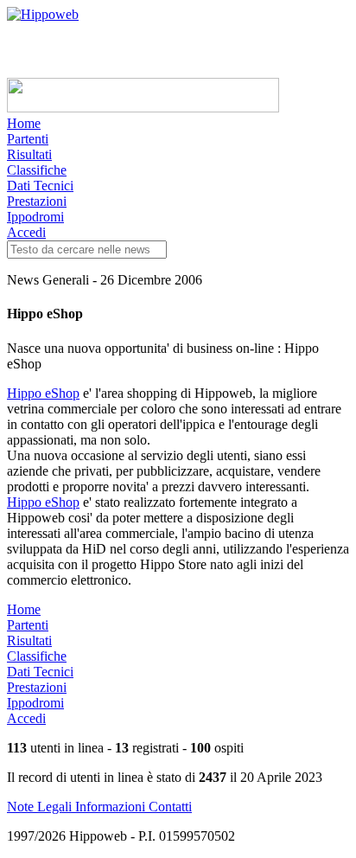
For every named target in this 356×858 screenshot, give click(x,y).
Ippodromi (35, 216)
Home (24, 123)
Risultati (29, 154)
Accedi (26, 232)
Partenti (27, 138)
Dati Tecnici (40, 185)
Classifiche (37, 170)
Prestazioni (37, 201)
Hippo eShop (43, 393)
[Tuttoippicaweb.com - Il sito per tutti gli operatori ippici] (143, 107)
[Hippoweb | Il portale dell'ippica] (43, 14)
